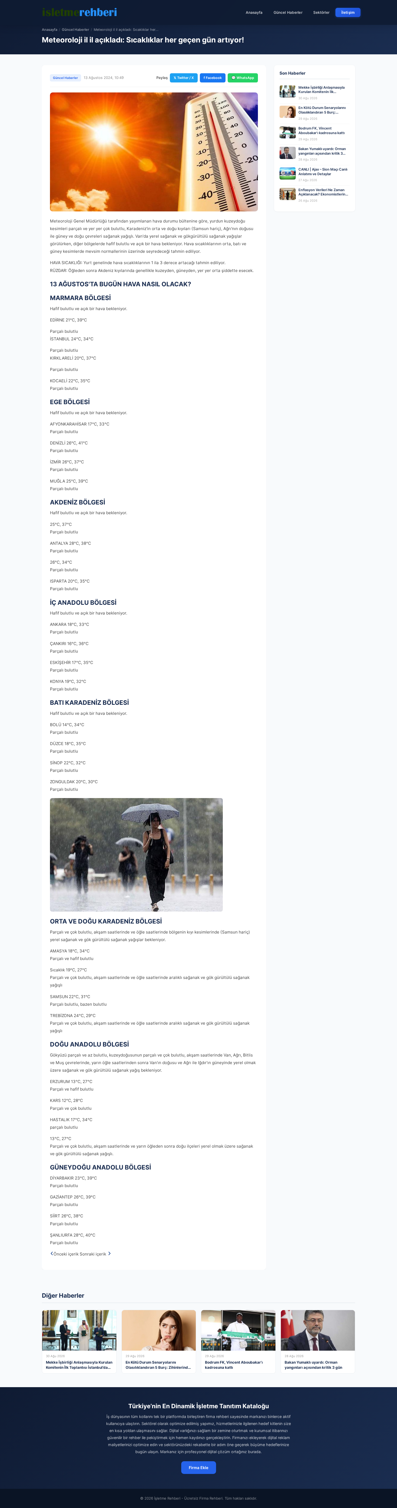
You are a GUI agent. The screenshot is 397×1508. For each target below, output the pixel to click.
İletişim (348, 12)
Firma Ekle (198, 1467)
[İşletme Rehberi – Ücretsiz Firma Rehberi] (79, 12)
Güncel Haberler (288, 12)
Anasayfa (254, 12)
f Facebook (213, 78)
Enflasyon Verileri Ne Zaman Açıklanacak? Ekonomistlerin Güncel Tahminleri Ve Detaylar (323, 194)
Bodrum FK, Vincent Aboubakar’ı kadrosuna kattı (321, 130)
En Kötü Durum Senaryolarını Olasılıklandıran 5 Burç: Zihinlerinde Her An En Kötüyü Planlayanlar (323, 114)
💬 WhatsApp (242, 78)
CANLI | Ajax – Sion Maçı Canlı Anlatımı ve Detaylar (322, 171)
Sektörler (321, 12)
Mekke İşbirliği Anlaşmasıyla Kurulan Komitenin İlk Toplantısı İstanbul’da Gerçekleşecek (321, 94)
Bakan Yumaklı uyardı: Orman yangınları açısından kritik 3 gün (322, 153)
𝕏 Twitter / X (184, 78)
